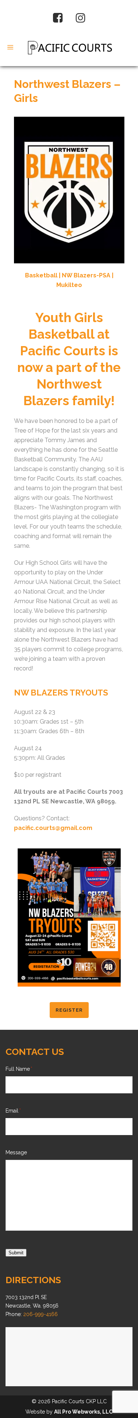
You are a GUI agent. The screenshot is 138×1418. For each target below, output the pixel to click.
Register (69, 1010)
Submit (16, 1252)
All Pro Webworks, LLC (83, 1412)
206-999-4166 (40, 1314)
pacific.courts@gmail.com (53, 827)
